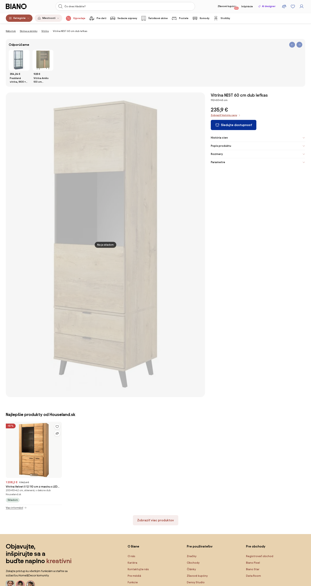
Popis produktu (221, 145)
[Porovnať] (57, 433)
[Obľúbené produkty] (292, 6)
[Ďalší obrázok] (59, 449)
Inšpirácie (247, 6)
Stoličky (225, 18)
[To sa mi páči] (57, 426)
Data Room (253, 575)
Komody (204, 18)
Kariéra (132, 562)
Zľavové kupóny (228, 7)
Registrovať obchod (259, 556)
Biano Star (252, 569)
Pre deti (101, 18)
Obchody (193, 562)
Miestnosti (48, 18)
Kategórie (19, 18)
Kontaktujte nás (138, 569)
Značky (191, 556)
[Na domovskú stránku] (20, 6)
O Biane (133, 546)
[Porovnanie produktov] (284, 6)
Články (191, 569)
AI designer (268, 6)
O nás (131, 556)
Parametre (218, 162)
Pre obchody (255, 546)
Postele (183, 18)
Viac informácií (14, 507)
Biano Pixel (253, 562)
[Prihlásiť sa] (301, 6)
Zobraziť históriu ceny (224, 115)
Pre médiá (134, 575)
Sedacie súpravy (127, 18)
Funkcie (133, 582)
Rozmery (217, 153)
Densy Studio (196, 582)
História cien (219, 137)
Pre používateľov (200, 546)
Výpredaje (79, 18)
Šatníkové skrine (158, 18)
